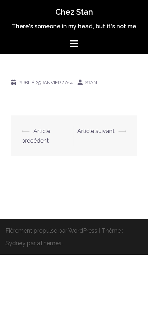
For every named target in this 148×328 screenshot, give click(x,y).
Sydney (15, 243)
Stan (91, 82)
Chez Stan (74, 11)
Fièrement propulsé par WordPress (51, 230)
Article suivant (96, 131)
